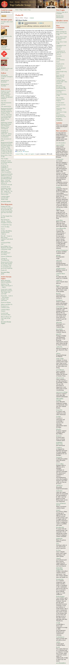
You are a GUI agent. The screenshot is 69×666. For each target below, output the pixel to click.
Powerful (59, 56)
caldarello (59, 347)
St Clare (58, 550)
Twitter (26, 151)
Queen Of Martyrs (6, 256)
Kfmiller (58, 429)
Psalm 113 (4, 270)
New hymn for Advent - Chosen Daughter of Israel (6, 221)
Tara (57, 543)
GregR (58, 622)
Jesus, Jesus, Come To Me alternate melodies (61, 38)
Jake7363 (58, 334)
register (32, 154)
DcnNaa (58, 416)
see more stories (6, 201)
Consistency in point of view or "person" (61, 52)
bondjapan (59, 300)
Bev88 (58, 647)
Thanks (58, 49)
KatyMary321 (60, 527)
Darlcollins (59, 220)
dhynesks (59, 322)
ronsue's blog (26, 9)
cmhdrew (59, 280)
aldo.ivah (59, 260)
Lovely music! (60, 102)
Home (11, 2)
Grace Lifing (59, 464)
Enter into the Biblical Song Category (60, 76)
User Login (47, 2)
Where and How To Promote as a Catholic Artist (6, 306)
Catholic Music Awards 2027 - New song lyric (61, 82)
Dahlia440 (59, 538)
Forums (17, 2)
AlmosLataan (60, 378)
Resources (33, 2)
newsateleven (60, 306)
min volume (38, 23)
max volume (43, 23)
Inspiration (59, 66)
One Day (3, 100)
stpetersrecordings (61, 392)
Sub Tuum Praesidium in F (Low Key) (5, 253)
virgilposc (59, 447)
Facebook (19, 151)
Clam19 (58, 558)
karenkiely (59, 329)
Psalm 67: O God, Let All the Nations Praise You (6, 162)
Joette (58, 285)
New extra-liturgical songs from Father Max (61, 87)
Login (26, 154)
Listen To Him (5, 226)
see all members (61, 143)
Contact (39, 2)
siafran (58, 353)
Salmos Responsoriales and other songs (6, 68)
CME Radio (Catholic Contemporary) (5, 47)
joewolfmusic (60, 369)
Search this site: (5, 12)
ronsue (32, 18)
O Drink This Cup (6, 224)
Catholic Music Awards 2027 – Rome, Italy (5, 198)
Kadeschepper (60, 596)
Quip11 (58, 510)
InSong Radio (5, 58)
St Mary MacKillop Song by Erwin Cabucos (6, 232)
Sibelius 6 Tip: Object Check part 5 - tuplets (7, 285)
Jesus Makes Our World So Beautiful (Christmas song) (6, 248)
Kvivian (58, 293)
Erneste (58, 209)
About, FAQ (24, 2)
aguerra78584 (60, 145)
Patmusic (59, 436)
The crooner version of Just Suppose (60, 99)
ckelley (58, 642)
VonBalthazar (60, 637)
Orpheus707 (59, 159)
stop (23, 23)
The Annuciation (6, 106)
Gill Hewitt (59, 485)
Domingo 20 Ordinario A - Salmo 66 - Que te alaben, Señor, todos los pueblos (6, 169)
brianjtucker (60, 579)
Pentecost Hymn (6, 302)
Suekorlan (59, 490)
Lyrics (58, 61)
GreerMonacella (61, 228)
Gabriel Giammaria (62, 250)
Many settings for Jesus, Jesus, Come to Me (61, 33)
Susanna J (59, 457)
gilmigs (58, 255)
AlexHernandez (60, 268)
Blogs (21, 9)
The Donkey (4, 158)
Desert (3, 229)
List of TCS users (62, 22)
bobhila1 (58, 187)
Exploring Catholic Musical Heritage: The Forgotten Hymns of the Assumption (6, 125)
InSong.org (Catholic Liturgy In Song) (7, 76)
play (19, 23)
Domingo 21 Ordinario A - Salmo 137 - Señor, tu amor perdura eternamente (6, 133)
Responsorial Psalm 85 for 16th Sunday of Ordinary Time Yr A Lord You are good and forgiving (6, 265)
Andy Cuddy (60, 358)
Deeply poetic (60, 64)
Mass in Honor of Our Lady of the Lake (6, 318)
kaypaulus (59, 410)
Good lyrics (59, 29)
